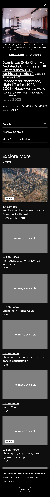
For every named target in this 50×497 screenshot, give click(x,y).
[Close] (45, 4)
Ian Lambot (9, 206)
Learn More (8, 481)
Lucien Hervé (10, 256)
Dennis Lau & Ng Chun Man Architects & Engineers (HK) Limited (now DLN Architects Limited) (24, 68)
